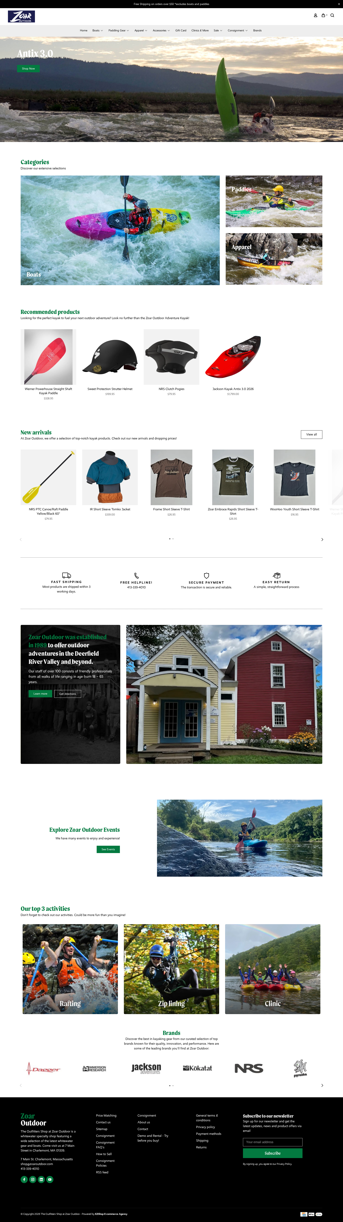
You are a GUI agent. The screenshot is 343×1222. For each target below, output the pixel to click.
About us (144, 1122)
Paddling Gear (117, 30)
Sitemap (101, 1129)
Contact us (103, 1122)
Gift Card (180, 30)
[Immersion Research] (95, 1068)
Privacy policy (205, 1127)
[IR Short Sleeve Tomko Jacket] (110, 477)
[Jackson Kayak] (146, 1068)
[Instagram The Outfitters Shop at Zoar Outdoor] (32, 1180)
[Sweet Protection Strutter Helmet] (110, 357)
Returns (201, 1147)
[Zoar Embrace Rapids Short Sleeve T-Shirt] (233, 477)
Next (322, 540)
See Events (108, 849)
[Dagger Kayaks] (43, 1068)
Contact (143, 1129)
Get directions (67, 693)
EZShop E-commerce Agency (111, 1213)
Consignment (236, 30)
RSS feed (102, 1172)
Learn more (40, 693)
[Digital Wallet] (315, 1215)
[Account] (316, 15)
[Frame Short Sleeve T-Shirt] (171, 477)
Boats (95, 30)
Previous (21, 540)
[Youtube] (49, 1180)
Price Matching (106, 1115)
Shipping (202, 1140)
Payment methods (208, 1134)
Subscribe (273, 1153)
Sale (216, 30)
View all (311, 434)
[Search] (332, 15)
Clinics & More (200, 30)
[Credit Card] (303, 1215)
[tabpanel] (48, 368)
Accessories (159, 30)
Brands (257, 30)
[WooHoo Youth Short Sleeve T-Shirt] (294, 477)
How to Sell (104, 1154)
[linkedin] (41, 1180)
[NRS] (249, 1068)
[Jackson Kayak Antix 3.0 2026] (233, 357)
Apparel (139, 30)
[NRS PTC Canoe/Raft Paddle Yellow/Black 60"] (48, 477)
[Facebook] (24, 1180)
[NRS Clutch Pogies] (171, 357)
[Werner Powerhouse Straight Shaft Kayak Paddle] (48, 357)
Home (83, 30)
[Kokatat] (197, 1068)
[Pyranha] (300, 1068)
